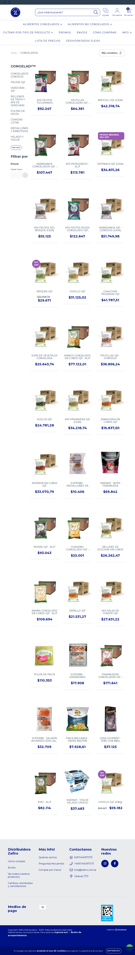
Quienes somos (48, 857)
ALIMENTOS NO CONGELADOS (89, 24)
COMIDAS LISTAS (17, 121)
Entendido (113, 951)
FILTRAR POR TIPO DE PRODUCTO (27, 32)
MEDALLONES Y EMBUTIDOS (19, 130)
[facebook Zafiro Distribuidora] (9, 2)
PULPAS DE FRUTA (18, 112)
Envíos (11, 867)
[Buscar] (96, 12)
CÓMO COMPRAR (104, 32)
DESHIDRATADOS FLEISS (83, 40)
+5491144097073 (84, 863)
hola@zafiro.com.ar (85, 869)
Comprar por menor (50, 869)
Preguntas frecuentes (51, 863)
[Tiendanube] (117, 930)
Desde (13, 169)
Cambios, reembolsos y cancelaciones (20, 885)
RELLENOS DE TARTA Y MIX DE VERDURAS (18, 101)
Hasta (19, 169)
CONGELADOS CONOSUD (19, 75)
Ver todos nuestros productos (19, 875)
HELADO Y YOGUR (17, 138)
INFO (126, 32)
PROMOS (65, 32)
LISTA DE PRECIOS (47, 40)
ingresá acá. (61, 932)
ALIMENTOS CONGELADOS (41, 24)
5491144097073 (83, 857)
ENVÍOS (82, 32)
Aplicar (25, 175)
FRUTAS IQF (18, 82)
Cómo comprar (16, 861)
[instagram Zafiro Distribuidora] (4, 2)
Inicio (14, 52)
